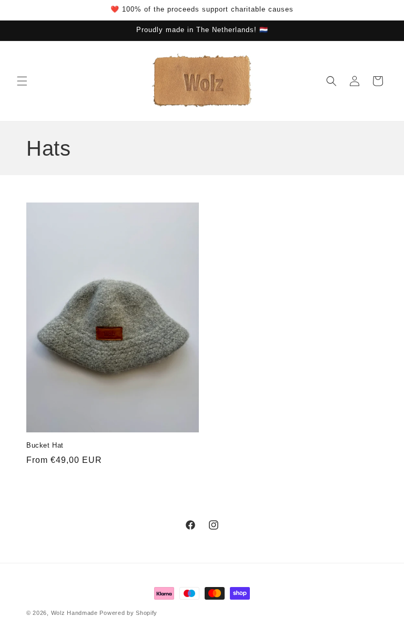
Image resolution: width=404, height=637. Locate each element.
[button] (22, 81)
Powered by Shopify (128, 613)
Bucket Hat (45, 445)
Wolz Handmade (74, 613)
